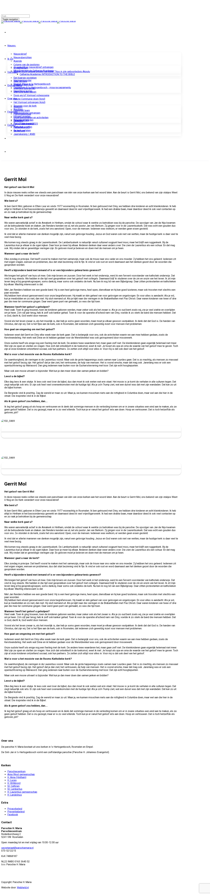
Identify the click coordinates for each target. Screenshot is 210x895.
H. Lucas (12, 780)
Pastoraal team (22, 110)
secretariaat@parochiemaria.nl (17, 847)
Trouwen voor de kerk (25, 105)
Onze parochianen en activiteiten (31, 117)
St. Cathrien (13, 786)
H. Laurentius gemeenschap (22, 791)
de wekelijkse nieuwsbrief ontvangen (33, 67)
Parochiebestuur (22, 114)
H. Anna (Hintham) (16, 777)
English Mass (14, 85)
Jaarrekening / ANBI (24, 134)
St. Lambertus (14, 789)
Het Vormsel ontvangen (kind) (29, 102)
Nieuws (11, 45)
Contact (11, 125)
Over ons (12, 98)
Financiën (12, 111)
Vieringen (12, 72)
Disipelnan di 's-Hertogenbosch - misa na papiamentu (42, 87)
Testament (19, 130)
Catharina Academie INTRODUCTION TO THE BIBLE (47, 74)
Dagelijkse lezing (23, 91)
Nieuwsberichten (23, 57)
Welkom (18, 106)
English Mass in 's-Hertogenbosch (32, 84)
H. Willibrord (13, 783)
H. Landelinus (14, 794)
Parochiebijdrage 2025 (26, 123)
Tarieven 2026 (21, 120)
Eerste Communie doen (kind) (29, 98)
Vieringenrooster (23, 80)
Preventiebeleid (16, 811)
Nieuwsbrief (20, 53)
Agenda (18, 61)
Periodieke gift (22, 127)
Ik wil (10, 58)
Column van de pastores (27, 64)
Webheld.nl (23, 887)
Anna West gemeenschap (21, 774)
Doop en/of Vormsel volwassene (31, 95)
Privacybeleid (14, 808)
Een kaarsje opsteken (25, 77)
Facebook (12, 814)
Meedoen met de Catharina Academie (34, 70)
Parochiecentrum (16, 771)
